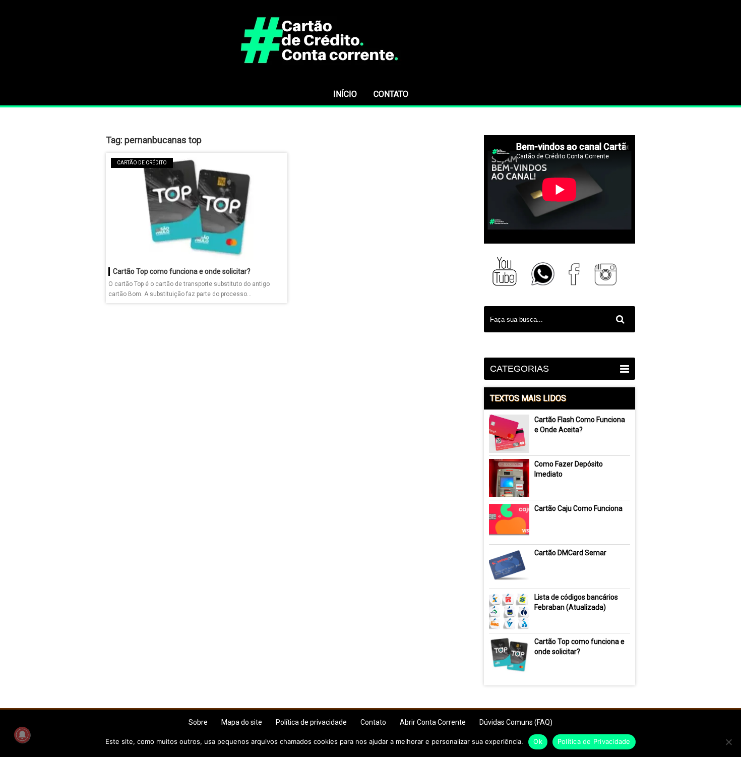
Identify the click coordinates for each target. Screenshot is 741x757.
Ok (537, 741)
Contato (391, 94)
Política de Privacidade (594, 741)
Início (345, 94)
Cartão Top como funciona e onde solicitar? (182, 271)
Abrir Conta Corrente (433, 722)
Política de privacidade (311, 722)
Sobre (198, 722)
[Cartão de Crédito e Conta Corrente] (370, 78)
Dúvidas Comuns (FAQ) (515, 722)
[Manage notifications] (22, 735)
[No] (728, 742)
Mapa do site (241, 722)
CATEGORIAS (519, 369)
